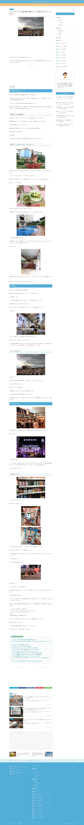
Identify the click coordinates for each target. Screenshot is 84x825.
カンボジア (11, 9)
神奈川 (36, 786)
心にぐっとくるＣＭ (61, 60)
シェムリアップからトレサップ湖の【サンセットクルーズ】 (25, 651)
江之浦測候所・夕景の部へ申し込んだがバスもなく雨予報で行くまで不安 (65, 125)
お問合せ (13, 771)
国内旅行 (59, 28)
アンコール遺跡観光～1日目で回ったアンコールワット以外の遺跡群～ (27, 654)
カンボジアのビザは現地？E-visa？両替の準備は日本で (24, 639)
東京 (59, 33)
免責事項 (20, 823)
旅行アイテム (60, 40)
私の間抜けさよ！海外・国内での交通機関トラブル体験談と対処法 (65, 108)
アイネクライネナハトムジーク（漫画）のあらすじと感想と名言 (65, 112)
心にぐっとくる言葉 (61, 49)
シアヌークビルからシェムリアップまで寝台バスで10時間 (24, 647)
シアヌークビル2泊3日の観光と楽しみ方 (20, 644)
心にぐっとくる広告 (61, 63)
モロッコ (60, 25)
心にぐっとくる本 (61, 43)
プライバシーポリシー (15, 773)
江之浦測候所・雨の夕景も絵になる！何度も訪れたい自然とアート (65, 116)
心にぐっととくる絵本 (61, 46)
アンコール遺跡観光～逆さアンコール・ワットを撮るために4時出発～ (27, 652)
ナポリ (61, 22)
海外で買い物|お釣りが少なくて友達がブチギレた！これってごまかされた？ (65, 103)
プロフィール (14, 765)
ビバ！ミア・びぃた (42, 1)
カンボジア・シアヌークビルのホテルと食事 (21, 646)
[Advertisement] (30, 47)
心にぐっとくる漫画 (61, 54)
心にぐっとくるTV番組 (62, 66)
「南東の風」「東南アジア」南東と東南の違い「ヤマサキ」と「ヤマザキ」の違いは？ (65, 98)
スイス (60, 19)
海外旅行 (59, 17)
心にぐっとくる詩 (61, 52)
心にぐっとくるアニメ (61, 57)
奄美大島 (37, 783)
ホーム (37, 4)
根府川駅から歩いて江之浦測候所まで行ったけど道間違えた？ (65, 121)
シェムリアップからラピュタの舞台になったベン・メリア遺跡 (25, 649)
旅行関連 (59, 37)
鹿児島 (60, 30)
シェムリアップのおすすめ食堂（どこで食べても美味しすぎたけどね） (27, 660)
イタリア (60, 20)
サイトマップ (45, 4)
